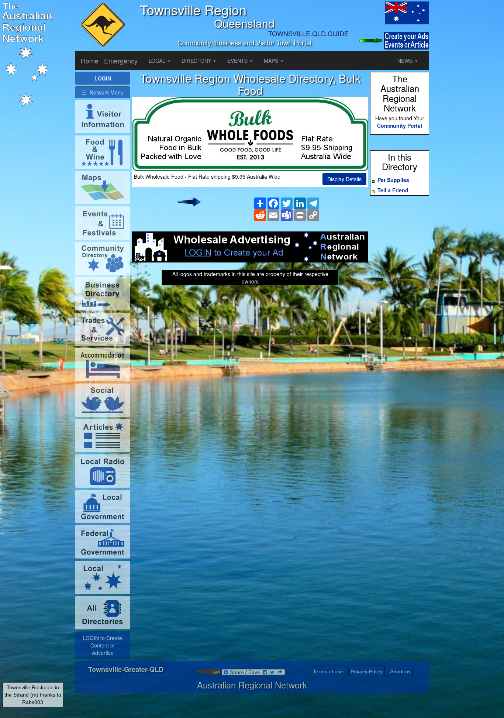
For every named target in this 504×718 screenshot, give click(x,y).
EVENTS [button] (238, 60)
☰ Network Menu (103, 92)
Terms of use (328, 671)
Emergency (121, 60)
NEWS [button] (405, 60)
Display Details (344, 179)
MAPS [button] (272, 60)
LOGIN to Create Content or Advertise (102, 645)
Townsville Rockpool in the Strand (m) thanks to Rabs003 (32, 694)
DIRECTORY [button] (197, 60)
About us (400, 671)
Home (90, 60)
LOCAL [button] (158, 60)
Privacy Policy (367, 671)
